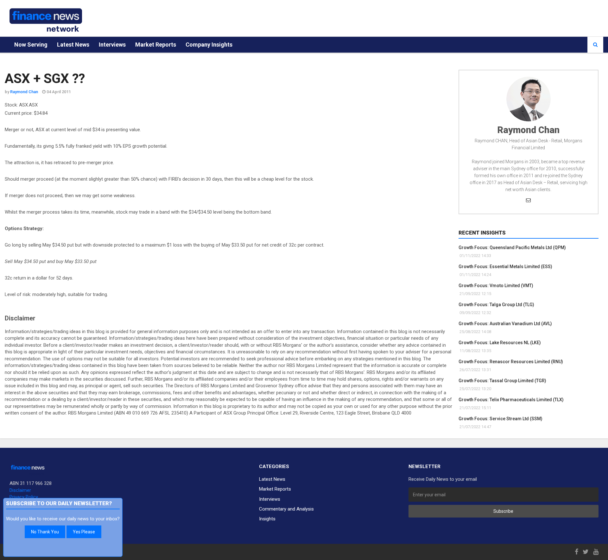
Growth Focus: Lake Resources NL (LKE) (500, 342)
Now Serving (31, 44)
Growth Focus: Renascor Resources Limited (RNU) (511, 361)
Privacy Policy (24, 497)
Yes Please (84, 531)
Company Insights (209, 44)
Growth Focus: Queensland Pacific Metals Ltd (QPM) (512, 247)
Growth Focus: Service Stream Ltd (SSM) (500, 418)
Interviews (112, 44)
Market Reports (155, 44)
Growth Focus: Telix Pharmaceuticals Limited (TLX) (511, 399)
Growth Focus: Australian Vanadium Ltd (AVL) (505, 323)
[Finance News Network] (46, 20)
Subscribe (503, 511)
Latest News (73, 44)
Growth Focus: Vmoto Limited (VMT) (496, 285)
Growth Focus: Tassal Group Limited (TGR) (502, 380)
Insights (267, 519)
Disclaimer (20, 490)
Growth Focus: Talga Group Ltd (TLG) (496, 304)
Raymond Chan (24, 91)
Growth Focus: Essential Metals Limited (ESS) (505, 266)
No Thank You (45, 531)
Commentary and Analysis (286, 509)
